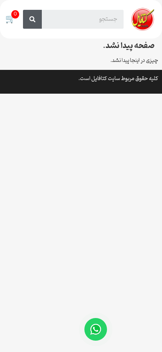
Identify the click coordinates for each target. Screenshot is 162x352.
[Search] (32, 19)
